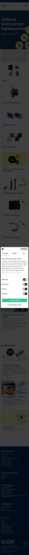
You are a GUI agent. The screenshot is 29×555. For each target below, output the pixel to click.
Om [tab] (24, 253)
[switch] (25, 284)
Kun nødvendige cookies (14, 305)
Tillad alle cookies (15, 300)
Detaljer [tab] (14, 253)
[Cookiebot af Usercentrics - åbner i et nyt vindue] (20, 249)
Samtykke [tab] (5, 253)
